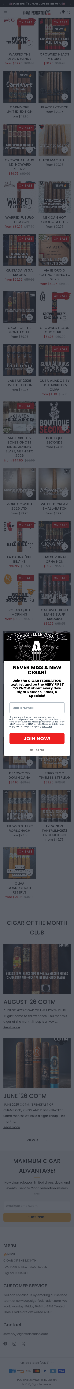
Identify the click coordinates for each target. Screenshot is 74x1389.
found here (47, 726)
